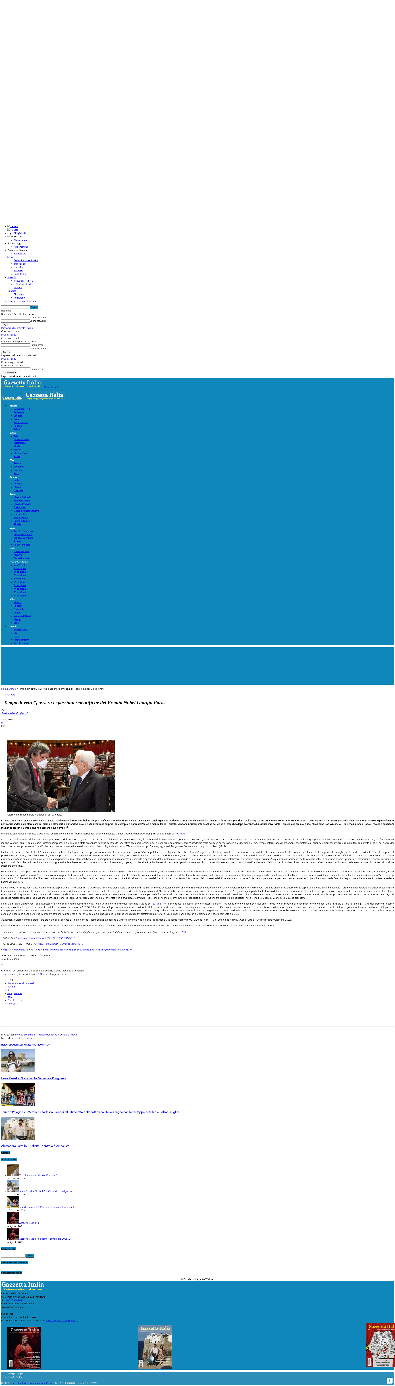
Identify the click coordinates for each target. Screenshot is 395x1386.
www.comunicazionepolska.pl (62, 1320)
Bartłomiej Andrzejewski (20, 983)
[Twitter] (17, 731)
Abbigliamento (22, 639)
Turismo (13, 477)
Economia (19, 466)
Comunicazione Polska (26, 260)
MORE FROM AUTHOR (37, 1044)
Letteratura (20, 442)
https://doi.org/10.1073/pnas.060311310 (60, 944)
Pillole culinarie (22, 520)
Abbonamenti (21, 239)
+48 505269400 (14, 1300)
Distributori (20, 507)
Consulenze (20, 273)
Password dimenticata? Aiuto (17, 328)
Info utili (11, 277)
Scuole (17, 541)
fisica (10, 990)
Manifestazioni (22, 500)
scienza (11, 1003)
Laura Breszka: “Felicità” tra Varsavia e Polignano (33, 1078)
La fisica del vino (23, 1038)
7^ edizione (20, 588)
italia (9, 997)
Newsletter (20, 253)
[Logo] (12, 399)
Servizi (11, 256)
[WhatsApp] (40, 731)
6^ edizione (20, 585)
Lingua (12, 528)
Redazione (19, 297)
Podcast (18, 605)
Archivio (18, 554)
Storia (17, 456)
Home (4, 689)
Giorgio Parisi (14, 993)
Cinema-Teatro (21, 439)
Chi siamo (19, 294)
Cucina (13, 494)
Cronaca (18, 415)
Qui (42, 974)
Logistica (18, 267)
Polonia (18, 287)
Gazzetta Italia (19, 1383)
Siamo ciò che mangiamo (27, 510)
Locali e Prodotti (22, 503)
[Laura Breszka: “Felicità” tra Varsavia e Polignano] (18, 1071)
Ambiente (19, 412)
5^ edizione (20, 581)
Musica (17, 602)
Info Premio (20, 564)
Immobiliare (20, 263)
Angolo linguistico (23, 530)
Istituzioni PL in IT (23, 283)
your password (38, 321)
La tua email (37, 345)
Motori (17, 449)
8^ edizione (20, 592)
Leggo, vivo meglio (23, 537)
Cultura (13, 433)
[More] (62, 731)
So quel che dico (22, 544)
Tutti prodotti (21, 629)
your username (38, 317)
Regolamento (21, 642)
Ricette (17, 524)
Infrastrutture (21, 422)
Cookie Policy (14, 1377)
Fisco (16, 473)
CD (15, 632)
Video (12, 599)
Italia (16, 480)
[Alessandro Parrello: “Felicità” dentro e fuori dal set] (18, 1139)
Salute (17, 429)
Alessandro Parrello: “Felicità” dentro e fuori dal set (35, 1146)
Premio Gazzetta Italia (19, 562)
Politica (18, 425)
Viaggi (17, 619)
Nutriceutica (20, 513)
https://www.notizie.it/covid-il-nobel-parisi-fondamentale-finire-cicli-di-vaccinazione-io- (50, 949)
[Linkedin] (51, 731)
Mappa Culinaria (22, 497)
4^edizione (19, 578)
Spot (16, 622)
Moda (17, 446)
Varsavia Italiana (22, 615)
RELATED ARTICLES (12, 1044)
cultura (11, 986)
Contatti (11, 290)
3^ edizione (20, 575)
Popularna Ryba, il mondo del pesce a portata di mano (47, 1034)
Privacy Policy (8, 334)
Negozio (13, 626)
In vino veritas (21, 517)
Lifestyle (18, 490)
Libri (16, 636)
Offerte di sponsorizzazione (22, 300)
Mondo (17, 486)
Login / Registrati (16, 233)
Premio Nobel (15, 1000)
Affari (12, 460)
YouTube (180, 833)
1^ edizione (20, 568)
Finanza (18, 469)
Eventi (17, 418)
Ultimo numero (21, 551)
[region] (197, 666)
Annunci (18, 463)
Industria (18, 270)
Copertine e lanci (22, 558)
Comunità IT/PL (22, 408)
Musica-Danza (21, 452)
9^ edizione (20, 595)
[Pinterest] (28, 731)
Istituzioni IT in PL (23, 280)
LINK (183, 932)
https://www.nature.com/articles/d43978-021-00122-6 (45, 938)
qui (10, 970)
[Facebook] (6, 731)
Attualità (13, 406)
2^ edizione (20, 571)
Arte (16, 435)
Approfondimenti (23, 534)
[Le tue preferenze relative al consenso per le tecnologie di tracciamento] (390, 1381)
